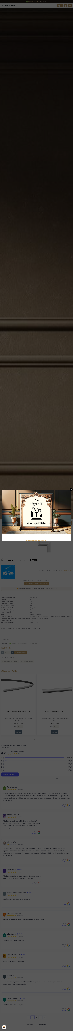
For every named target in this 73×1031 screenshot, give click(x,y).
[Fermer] (71, 489)
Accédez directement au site (36, 540)
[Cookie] (4, 1027)
